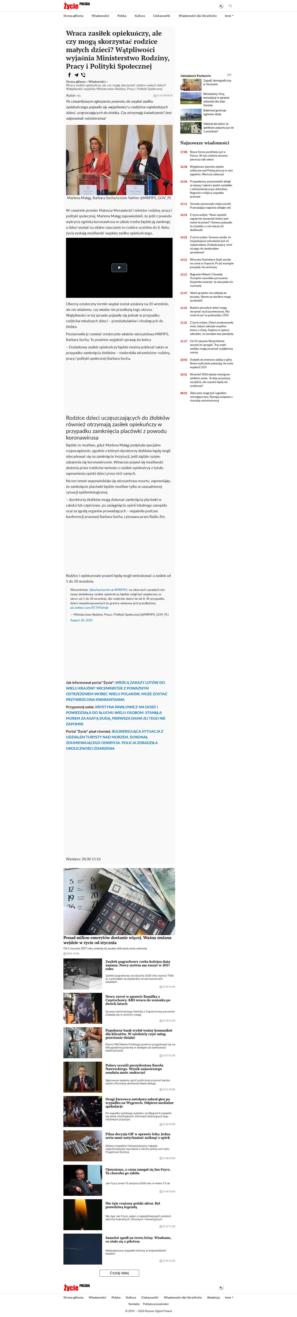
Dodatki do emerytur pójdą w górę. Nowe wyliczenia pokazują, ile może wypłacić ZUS (211, 363)
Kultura (140, 16)
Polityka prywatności (156, 1304)
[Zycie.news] (76, 5)
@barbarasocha (99, 589)
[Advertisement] (119, 387)
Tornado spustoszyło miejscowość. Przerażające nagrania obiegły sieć (211, 206)
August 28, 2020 (81, 620)
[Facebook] (69, 75)
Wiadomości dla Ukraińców (198, 16)
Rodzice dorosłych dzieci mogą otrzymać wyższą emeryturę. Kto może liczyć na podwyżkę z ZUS (210, 311)
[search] (230, 6)
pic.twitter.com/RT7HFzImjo (89, 607)
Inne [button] (228, 16)
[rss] (221, 6)
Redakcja (213, 1297)
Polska (121, 16)
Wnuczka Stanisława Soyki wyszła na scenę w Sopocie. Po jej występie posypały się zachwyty (212, 263)
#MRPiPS (120, 589)
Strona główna (73, 16)
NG (79, 96)
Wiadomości (100, 16)
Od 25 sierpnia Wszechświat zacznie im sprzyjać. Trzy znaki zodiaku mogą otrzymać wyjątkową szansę (211, 347)
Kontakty (134, 1304)
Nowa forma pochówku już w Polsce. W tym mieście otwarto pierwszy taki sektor (209, 156)
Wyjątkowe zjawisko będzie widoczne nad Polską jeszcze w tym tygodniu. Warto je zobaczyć (211, 170)
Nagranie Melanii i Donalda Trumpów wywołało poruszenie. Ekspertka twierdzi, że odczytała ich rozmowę (211, 280)
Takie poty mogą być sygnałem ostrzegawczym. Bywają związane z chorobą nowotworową (211, 397)
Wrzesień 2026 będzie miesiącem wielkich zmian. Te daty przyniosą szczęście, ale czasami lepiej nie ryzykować (210, 380)
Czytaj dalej (119, 1273)
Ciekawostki (161, 16)
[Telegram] (76, 75)
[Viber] (83, 75)
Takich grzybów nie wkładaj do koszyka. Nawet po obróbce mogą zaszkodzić (210, 297)
